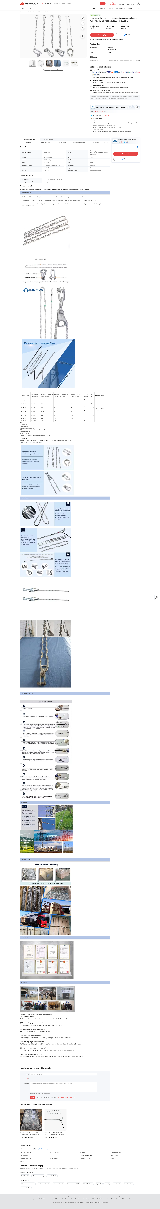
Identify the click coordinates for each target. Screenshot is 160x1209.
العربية (89, 1198)
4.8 (119, 142)
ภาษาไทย (107, 1198)
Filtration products (115, 1152)
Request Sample (118, 39)
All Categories (25, 8)
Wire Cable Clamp (87, 1184)
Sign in (138, 4)
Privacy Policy (105, 1202)
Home (21, 12)
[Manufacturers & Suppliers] (29, 3)
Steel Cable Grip (128, 1184)
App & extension (120, 8)
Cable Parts (39, 12)
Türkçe (112, 1198)
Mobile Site (116, 1197)
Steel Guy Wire (117, 1184)
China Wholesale (73, 1197)
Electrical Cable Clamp (38, 1176)
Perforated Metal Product (26, 1155)
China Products (47, 1197)
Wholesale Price (82, 1197)
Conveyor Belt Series (85, 1158)
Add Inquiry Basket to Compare (53, 70)
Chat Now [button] (129, 35)
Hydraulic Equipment (25, 1152)
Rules (139, 8)
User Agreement (89, 1202)
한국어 (93, 1198)
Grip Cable (98, 1184)
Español (46, 1198)
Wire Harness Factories (44, 1184)
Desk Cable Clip (25, 1176)
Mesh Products (54, 1152)
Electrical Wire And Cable (73, 1184)
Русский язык (65, 1198)
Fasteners (112, 1158)
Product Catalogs (43, 1149)
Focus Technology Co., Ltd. (69, 1202)
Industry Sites (91, 1197)
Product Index (109, 1197)
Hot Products (39, 1197)
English (41, 1198)
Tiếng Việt (118, 1198)
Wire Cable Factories (58, 1184)
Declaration (97, 1202)
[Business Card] (137, 147)
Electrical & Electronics (30, 12)
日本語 (98, 1198)
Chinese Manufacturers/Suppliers (60, 1197)
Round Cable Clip (52, 1176)
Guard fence (53, 1155)
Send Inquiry (102, 35)
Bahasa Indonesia (126, 1198)
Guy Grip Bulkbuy (25, 1188)
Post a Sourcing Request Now (66, 1097)
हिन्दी (102, 1198)
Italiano (71, 1198)
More (21, 1191)
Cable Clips (46, 12)
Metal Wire (82, 1152)
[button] (104, 142)
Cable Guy (107, 1184)
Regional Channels (100, 1197)
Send (32, 1097)
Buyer (101, 8)
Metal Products (54, 1158)
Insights (122, 1197)
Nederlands (83, 1198)
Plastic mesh (113, 1155)
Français (58, 1198)
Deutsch (77, 1198)
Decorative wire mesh (25, 1158)
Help (110, 8)
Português (52, 1198)
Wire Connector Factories (27, 1184)
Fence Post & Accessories (86, 1155)
